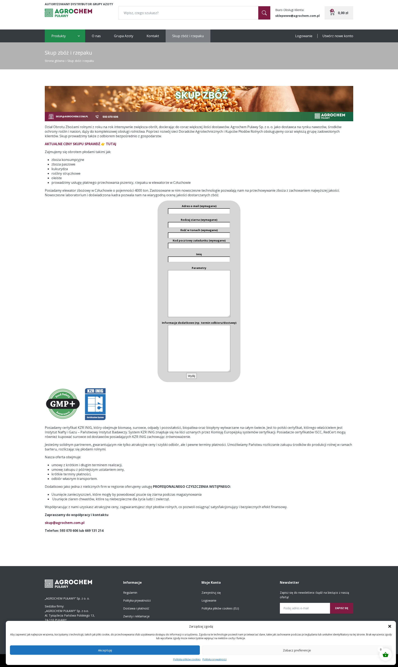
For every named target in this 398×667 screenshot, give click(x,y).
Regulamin (130, 593)
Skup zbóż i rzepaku (188, 36)
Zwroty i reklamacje (136, 616)
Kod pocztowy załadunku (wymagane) (199, 240)
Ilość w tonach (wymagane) (199, 230)
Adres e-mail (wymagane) (199, 206)
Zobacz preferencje (297, 650)
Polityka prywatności (215, 659)
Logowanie (303, 36)
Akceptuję (105, 650)
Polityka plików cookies (186, 659)
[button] (390, 626)
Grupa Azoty (123, 36)
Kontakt (153, 36)
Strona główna (54, 61)
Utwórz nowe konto (337, 36)
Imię (199, 254)
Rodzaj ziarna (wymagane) (199, 220)
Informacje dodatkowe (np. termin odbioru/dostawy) (199, 323)
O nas (96, 36)
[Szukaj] (264, 13)
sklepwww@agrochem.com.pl (297, 16)
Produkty (58, 36)
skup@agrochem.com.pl (65, 522)
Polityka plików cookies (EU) (220, 608)
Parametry (199, 268)
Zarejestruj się (211, 593)
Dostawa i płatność (136, 608)
